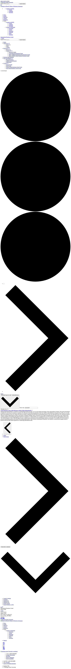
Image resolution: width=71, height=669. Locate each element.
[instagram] (3, 645)
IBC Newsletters (9, 59)
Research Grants (12, 52)
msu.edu (8, 662)
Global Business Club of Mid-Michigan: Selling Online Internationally (16, 410)
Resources (5, 19)
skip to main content (5, 1)
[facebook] (3, 642)
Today (2, 393)
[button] (1, 5)
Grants (8, 51)
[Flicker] (3, 647)
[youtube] (3, 618)
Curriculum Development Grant (16, 53)
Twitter (10, 10)
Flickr (10, 33)
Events (4, 16)
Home (4, 42)
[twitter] (1, 618)
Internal (5, 640)
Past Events (8, 65)
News (4, 14)
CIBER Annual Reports (11, 60)
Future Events (9, 64)
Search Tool (3, 3)
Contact (5, 18)
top (1, 607)
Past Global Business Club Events (13, 68)
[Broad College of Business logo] (12, 6)
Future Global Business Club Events (14, 67)
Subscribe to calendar (5, 546)
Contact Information (10, 655)
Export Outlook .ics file (8, 604)
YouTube (11, 12)
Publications (8, 62)
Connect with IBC (10, 8)
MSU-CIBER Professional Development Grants (19, 54)
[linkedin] (2, 618)
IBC (5, 617)
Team (7, 46)
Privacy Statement (10, 657)
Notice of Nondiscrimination (9, 663)
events (2, 610)
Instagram (11, 31)
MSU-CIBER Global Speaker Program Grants (19, 56)
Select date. (22, 407)
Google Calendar (7, 598)
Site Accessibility (10, 658)
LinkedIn (11, 11)
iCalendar (5, 599)
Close (2, 38)
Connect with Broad (10, 27)
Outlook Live (6, 602)
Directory (5, 17)
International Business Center (7, 37)
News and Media (7, 58)
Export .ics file (6, 603)
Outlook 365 (6, 601)
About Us (5, 43)
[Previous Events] (3, 283)
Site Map (8, 656)
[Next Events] (36, 391)
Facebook (11, 28)
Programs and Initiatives (8, 57)
